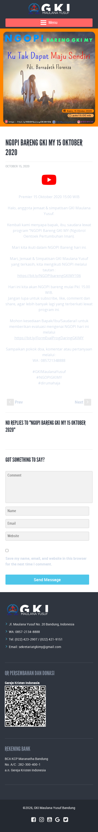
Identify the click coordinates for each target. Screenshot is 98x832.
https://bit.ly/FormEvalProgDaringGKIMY (49, 337)
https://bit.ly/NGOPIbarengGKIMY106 (49, 275)
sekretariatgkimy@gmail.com (40, 647)
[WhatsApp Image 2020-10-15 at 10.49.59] (49, 78)
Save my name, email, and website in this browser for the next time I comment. (46, 561)
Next (82, 402)
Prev (16, 402)
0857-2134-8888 (27, 632)
